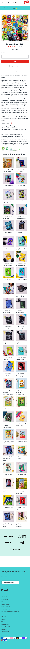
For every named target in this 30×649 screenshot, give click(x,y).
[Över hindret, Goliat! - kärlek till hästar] (8, 194)
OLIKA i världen (5, 624)
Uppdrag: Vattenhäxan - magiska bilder (8, 524)
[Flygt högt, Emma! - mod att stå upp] (21, 417)
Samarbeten (4, 629)
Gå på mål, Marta (9, 507)
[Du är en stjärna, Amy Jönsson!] (21, 500)
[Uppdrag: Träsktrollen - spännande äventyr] (8, 417)
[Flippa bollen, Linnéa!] (8, 241)
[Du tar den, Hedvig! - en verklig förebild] (21, 351)
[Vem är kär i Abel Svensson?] (21, 178)
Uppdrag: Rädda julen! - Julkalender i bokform (7, 458)
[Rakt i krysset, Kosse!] (8, 366)
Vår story (3, 622)
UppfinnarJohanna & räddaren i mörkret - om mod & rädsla (21, 524)
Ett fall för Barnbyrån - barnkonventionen (20, 392)
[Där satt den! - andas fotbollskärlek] (8, 272)
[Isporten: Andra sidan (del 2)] (8, 319)
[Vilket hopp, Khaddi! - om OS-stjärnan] (21, 434)
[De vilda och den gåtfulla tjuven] (8, 210)
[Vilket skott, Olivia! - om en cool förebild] (21, 257)
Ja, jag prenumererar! (10, 582)
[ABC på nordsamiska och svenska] (21, 450)
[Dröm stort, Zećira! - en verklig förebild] (21, 483)
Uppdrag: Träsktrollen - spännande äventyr (7, 425)
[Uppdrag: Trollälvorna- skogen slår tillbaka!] (8, 483)
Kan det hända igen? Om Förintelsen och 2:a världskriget (21, 375)
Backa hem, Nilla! (9, 295)
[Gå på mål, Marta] (8, 500)
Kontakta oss (4, 599)
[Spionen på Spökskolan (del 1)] (8, 304)
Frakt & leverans (5, 606)
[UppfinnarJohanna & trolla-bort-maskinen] (8, 434)
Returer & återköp (6, 604)
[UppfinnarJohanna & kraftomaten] (8, 401)
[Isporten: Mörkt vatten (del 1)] (21, 335)
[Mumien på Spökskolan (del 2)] (21, 288)
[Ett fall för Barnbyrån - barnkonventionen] (21, 384)
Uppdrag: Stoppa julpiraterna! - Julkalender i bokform (8, 392)
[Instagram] (7, 590)
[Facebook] (2, 590)
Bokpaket (5, 53)
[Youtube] (5, 590)
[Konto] (13, 2)
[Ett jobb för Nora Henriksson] (8, 351)
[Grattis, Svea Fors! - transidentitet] (21, 467)
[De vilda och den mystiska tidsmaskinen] (21, 210)
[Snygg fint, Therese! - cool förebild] (21, 272)
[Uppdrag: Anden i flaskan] (8, 225)
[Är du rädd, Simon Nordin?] (8, 178)
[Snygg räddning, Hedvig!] (21, 241)
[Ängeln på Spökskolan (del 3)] (21, 304)
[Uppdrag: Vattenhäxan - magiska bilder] (8, 516)
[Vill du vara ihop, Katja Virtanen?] (21, 163)
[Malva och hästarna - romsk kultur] (21, 194)
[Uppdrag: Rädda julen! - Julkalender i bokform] (8, 450)
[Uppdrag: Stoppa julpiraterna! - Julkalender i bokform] (8, 384)
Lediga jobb (4, 619)
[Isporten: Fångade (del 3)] (8, 335)
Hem (2, 12)
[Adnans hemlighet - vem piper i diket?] (8, 163)
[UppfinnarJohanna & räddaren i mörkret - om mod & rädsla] (21, 516)
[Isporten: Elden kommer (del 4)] (21, 319)
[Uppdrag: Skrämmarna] (21, 225)
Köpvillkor (4, 602)
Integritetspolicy (5, 609)
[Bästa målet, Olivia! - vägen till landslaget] (8, 257)
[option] (15, 7)
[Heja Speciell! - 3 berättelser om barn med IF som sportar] (21, 401)
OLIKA (6, 645)
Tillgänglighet (5, 631)
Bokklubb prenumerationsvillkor (10, 611)
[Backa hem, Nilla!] (8, 288)
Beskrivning (15, 72)
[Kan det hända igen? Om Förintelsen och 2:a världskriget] (21, 366)
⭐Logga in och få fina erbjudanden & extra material (15, 7)
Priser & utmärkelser (7, 627)
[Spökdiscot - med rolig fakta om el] (8, 467)
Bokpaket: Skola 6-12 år (10, 12)
